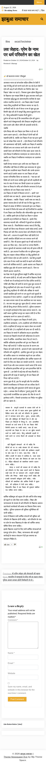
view (19, 724)
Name (11, 653)
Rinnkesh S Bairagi (10, 63)
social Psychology (23, 41)
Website (11, 673)
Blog (8, 41)
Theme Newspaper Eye (16, 757)
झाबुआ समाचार (15, 19)
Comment (13, 620)
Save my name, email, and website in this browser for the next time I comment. (21, 690)
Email (11, 663)
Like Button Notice (10, 724)
